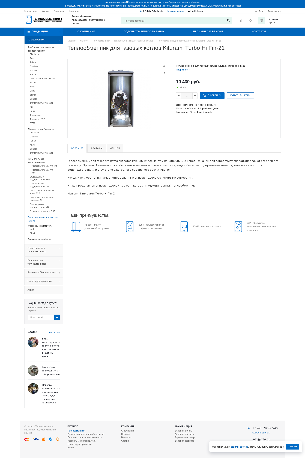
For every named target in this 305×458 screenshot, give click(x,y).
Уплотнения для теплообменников (37, 250)
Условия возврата (184, 440)
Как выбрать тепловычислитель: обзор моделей (53, 371)
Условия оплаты (183, 430)
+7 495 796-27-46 (153, 10)
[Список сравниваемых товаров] (242, 21)
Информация (183, 426)
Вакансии (126, 437)
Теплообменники (36, 39)
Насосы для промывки (40, 281)
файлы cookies (239, 446)
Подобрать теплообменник (144, 31)
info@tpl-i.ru (195, 11)
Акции (31, 289)
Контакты (259, 31)
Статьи (125, 440)
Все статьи (54, 332)
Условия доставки (184, 434)
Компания (127, 426)
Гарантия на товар (185, 437)
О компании (86, 31)
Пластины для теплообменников (37, 262)
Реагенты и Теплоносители (42, 272)
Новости (125, 434)
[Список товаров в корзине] (268, 23)
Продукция (40, 31)
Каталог (72, 426)
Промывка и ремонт (208, 31)
